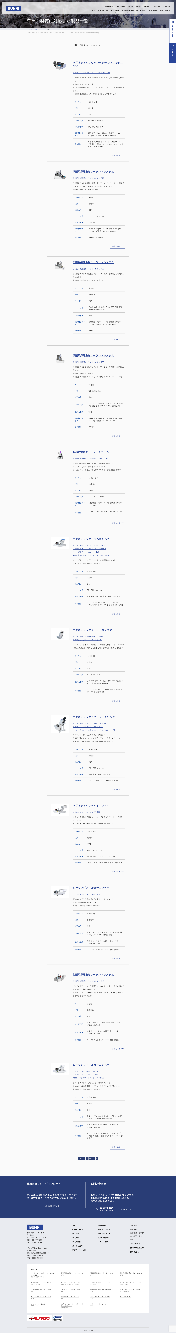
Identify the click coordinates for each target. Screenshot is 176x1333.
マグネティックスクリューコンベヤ (94, 716)
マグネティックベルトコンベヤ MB (86, 812)
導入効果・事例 (128, 10)
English (167, 6)
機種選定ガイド (104, 1229)
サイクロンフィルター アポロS (100, 1297)
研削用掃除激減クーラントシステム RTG (88, 178)
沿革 (132, 1239)
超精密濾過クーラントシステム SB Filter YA (90, 458)
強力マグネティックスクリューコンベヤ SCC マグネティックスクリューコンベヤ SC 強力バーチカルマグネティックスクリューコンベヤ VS (94, 726)
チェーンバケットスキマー (39, 1304)
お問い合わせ (165, 10)
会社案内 (138, 6)
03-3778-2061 (106, 1207)
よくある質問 (152, 10)
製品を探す (115, 10)
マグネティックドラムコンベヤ (91, 538)
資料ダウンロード (173, 30)
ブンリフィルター (125, 1297)
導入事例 (75, 1237)
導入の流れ (140, 10)
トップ (92, 10)
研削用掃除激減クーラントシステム (93, 171)
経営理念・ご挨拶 (137, 1233)
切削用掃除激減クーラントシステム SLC (88, 981)
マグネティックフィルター (98, 1304)
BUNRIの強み (103, 10)
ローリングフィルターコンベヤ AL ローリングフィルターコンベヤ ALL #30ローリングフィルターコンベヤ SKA (88, 1074)
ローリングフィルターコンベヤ (91, 887)
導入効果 (75, 1233)
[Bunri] (11, 8)
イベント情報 (121, 6)
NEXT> (92, 1158)
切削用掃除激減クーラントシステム (93, 974)
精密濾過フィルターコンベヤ (70, 1297)
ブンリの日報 (156, 6)
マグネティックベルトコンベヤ (91, 805)
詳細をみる (116, 155)
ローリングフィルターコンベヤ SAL (87, 894)
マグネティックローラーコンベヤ (92, 630)
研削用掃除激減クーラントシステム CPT (88, 362)
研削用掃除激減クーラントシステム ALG (88, 269)
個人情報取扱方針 (137, 1247)
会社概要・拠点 (136, 1236)
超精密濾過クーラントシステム (91, 451)
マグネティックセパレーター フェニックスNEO (91, 72)
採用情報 (146, 6)
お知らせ (130, 6)
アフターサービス (108, 6)
